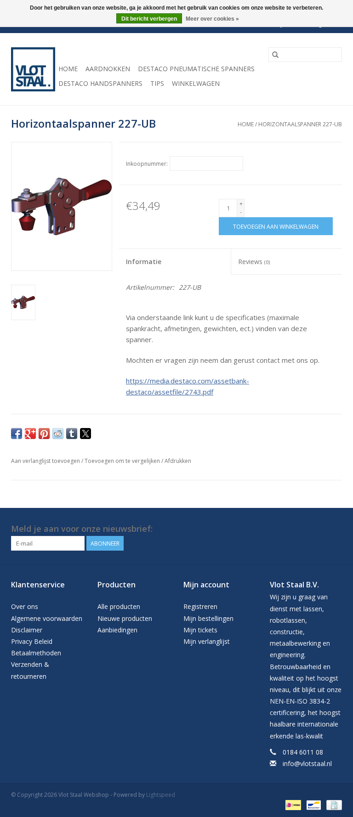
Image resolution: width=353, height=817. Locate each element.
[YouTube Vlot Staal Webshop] (334, 529)
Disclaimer (26, 629)
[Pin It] (44, 433)
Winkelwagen (196, 83)
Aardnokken (107, 68)
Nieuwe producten (124, 618)
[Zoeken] (275, 54)
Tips (157, 83)
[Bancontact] (312, 804)
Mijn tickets (200, 629)
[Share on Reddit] (57, 433)
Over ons (24, 606)
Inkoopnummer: (147, 164)
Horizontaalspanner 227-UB (300, 124)
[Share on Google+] (30, 433)
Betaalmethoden (36, 652)
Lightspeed (160, 795)
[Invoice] (332, 804)
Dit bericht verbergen (149, 19)
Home (68, 68)
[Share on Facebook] (16, 433)
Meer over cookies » (212, 19)
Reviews (254, 261)
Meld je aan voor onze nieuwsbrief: (82, 529)
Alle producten (118, 606)
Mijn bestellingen (208, 618)
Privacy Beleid (31, 641)
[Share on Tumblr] (71, 433)
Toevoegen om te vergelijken (123, 461)
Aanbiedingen (117, 629)
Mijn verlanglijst (206, 641)
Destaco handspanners (100, 83)
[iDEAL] (292, 804)
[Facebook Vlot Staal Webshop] (318, 529)
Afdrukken (178, 461)
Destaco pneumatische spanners (196, 68)
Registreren (200, 606)
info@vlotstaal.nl (307, 763)
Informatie (143, 261)
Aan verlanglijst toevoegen (46, 461)
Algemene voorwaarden (46, 618)
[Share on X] (85, 433)
